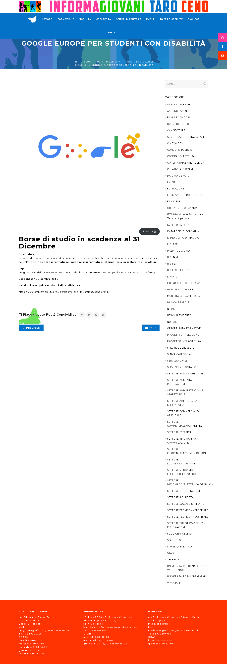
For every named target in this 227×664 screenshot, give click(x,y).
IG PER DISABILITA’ (171, 19)
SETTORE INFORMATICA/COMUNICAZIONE (187, 451)
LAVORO (47, 19)
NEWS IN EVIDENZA (179, 315)
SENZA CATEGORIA (179, 354)
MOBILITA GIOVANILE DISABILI (185, 296)
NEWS (171, 309)
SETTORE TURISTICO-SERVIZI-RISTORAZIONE (186, 525)
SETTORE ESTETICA (179, 432)
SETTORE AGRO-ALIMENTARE (185, 373)
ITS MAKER (173, 257)
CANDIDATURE (176, 130)
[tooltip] (222, 37)
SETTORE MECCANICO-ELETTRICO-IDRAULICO (181, 472)
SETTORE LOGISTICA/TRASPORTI (181, 461)
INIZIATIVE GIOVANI (179, 250)
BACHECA (193, 19)
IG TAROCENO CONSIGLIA (183, 231)
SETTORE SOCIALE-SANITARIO (185, 504)
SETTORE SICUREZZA (180, 497)
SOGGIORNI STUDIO (179, 533)
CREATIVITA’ (103, 19)
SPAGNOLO (174, 540)
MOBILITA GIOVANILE (180, 289)
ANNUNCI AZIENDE (178, 111)
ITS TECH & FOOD (178, 270)
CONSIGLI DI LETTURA (181, 156)
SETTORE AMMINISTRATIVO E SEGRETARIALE (185, 392)
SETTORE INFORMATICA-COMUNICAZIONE (182, 440)
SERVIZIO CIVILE (177, 360)
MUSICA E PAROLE (178, 302)
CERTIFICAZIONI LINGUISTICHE (186, 137)
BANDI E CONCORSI (179, 117)
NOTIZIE (172, 322)
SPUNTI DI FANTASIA (128, 19)
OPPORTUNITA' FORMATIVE (184, 328)
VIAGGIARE (174, 583)
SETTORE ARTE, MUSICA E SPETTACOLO (183, 403)
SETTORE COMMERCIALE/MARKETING (184, 424)
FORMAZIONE (65, 19)
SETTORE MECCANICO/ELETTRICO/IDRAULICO (190, 482)
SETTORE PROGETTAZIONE (184, 491)
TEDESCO (173, 559)
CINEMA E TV (175, 143)
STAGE (171, 553)
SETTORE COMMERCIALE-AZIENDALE (183, 413)
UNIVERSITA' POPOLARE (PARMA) (187, 576)
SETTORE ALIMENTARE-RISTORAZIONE (181, 382)
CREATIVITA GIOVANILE (181, 169)
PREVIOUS (33, 328)
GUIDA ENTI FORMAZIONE (183, 208)
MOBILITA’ (85, 19)
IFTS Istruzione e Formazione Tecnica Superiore (185, 216)
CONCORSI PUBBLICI (180, 150)
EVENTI (150, 19)
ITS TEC (172, 263)
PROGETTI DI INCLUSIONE (183, 334)
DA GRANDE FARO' (178, 175)
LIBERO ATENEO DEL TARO (183, 283)
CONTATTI (113, 32)
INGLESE (172, 244)
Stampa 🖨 (149, 231)
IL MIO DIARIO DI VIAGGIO (183, 238)
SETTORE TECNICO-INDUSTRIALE (187, 510)
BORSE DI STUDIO (178, 124)
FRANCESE (173, 201)
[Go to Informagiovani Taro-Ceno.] (76, 61)
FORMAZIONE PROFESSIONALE (186, 195)
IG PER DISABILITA (178, 225)
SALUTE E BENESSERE (180, 347)
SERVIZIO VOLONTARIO (181, 367)
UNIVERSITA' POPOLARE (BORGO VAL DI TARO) (187, 568)
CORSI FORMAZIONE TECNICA (185, 162)
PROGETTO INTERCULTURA (184, 341)
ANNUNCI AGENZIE (178, 104)
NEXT (148, 328)
